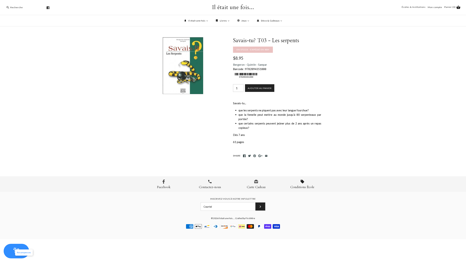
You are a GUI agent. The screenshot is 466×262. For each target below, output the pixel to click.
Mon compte (435, 7)
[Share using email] (266, 155)
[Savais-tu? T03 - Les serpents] (183, 39)
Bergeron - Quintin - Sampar (250, 64)
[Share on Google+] (260, 155)
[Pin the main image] (254, 155)
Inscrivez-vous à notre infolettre (233, 198)
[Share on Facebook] (244, 155)
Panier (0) (450, 7)
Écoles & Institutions (414, 7)
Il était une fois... (226, 218)
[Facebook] (48, 7)
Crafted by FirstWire (245, 218)
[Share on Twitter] (249, 155)
